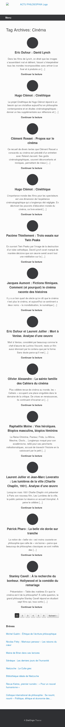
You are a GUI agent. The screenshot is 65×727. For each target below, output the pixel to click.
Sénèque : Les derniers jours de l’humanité (27, 660)
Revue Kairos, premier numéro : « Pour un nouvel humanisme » (31, 685)
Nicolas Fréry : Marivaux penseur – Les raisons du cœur (31, 643)
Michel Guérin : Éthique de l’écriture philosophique (31, 633)
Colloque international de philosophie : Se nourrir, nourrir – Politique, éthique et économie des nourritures (30, 696)
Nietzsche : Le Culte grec (19, 668)
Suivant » (53, 615)
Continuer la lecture (32, 74)
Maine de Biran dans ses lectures (23, 652)
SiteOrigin (30, 720)
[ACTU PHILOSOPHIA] (32, 5)
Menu (8, 17)
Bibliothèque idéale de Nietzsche (22, 676)
